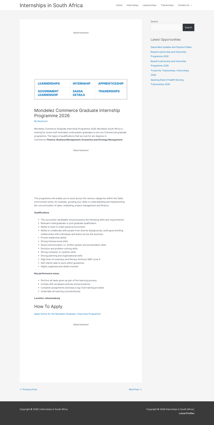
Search (154, 21)
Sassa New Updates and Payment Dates (171, 47)
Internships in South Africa (51, 5)
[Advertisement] (80, 55)
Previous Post (28, 389)
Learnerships (149, 5)
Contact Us (183, 5)
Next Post (135, 389)
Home (119, 5)
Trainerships (167, 5)
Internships (132, 5)
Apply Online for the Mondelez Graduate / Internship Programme (67, 313)
